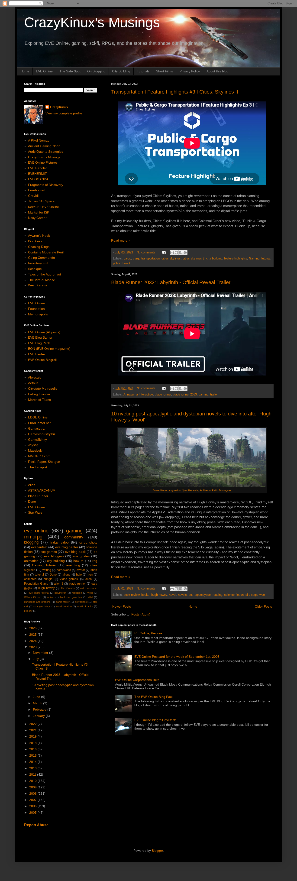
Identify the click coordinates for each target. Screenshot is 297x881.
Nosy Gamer (37, 218)
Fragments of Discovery (45, 185)
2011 (33, 774)
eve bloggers (54, 556)
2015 (33, 755)
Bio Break (35, 241)
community (73, 537)
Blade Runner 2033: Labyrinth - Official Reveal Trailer (170, 282)
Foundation (36, 309)
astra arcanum (88, 588)
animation (31, 561)
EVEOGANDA (38, 179)
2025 (33, 634)
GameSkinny (37, 439)
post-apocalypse (200, 594)
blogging (31, 542)
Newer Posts (121, 606)
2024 (33, 641)
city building (214, 258)
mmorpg (33, 537)
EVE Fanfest (37, 354)
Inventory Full (38, 263)
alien (88, 579)
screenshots (88, 542)
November (41, 652)
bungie (48, 579)
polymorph (60, 592)
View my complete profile (63, 113)
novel (172, 594)
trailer (214, 394)
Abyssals (34, 377)
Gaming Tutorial (259, 258)
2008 (33, 793)
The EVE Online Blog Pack (153, 697)
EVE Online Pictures (43, 162)
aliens (66, 574)
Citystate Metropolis (42, 388)
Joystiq (33, 445)
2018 (33, 743)
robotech (77, 592)
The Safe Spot (70, 71)
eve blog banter (66, 547)
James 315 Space (41, 201)
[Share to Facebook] (180, 252)
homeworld (64, 570)
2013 (33, 768)
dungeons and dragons (37, 601)
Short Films (164, 71)
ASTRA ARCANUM (41, 490)
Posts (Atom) (140, 614)
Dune (32, 501)
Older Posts (263, 606)
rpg (94, 561)
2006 (33, 806)
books (145, 594)
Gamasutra (36, 428)
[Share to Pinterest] (185, 252)
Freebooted (36, 190)
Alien (31, 485)
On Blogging (96, 71)
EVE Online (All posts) (44, 332)
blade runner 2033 (185, 394)
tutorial (39, 574)
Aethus (33, 383)
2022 (33, 724)
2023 (33, 647)
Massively (35, 450)
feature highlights (235, 258)
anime (50, 597)
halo (79, 574)
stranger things (42, 606)
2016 (33, 749)
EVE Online (44, 71)
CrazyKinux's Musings (92, 22)
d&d (90, 597)
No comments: (147, 252)
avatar (81, 570)
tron (90, 574)
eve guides (81, 556)
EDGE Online (38, 417)
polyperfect (81, 601)
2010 (33, 781)
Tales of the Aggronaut (44, 274)
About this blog (217, 71)
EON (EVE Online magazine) (49, 348)
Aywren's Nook (39, 235)
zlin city (28, 610)
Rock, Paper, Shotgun (44, 461)
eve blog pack (75, 552)
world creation (64, 606)
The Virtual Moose (41, 280)
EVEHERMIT (37, 173)
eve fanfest (39, 547)
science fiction (234, 594)
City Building (121, 71)
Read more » (120, 240)
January (39, 716)
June (37, 697)
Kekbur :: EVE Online (43, 207)
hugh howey (159, 594)
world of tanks (85, 606)
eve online (36, 531)
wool (262, 594)
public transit (121, 263)
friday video (59, 542)
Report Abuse (36, 825)
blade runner (163, 394)
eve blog (73, 565)
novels (182, 594)
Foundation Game (36, 583)
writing (46, 570)
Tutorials (143, 71)
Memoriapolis (38, 314)
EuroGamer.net (39, 423)
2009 (33, 787)
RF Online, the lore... (149, 633)
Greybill (33, 196)
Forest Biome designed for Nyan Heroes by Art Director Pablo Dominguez (192, 490)
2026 (33, 628)
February (40, 709)
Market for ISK (38, 212)
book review (131, 594)
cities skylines (171, 258)
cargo (127, 258)
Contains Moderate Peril (46, 252)
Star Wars (35, 512)
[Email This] (172, 252)
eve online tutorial (39, 592)
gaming (203, 394)
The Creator (68, 588)
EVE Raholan (38, 168)
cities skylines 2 (193, 258)
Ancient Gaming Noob (44, 146)
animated (30, 579)
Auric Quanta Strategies (45, 151)
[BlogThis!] (176, 252)
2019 (33, 736)
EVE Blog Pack (39, 343)
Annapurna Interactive (138, 394)
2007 (33, 800)
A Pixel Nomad (38, 140)
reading (217, 594)
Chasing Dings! (39, 247)
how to (78, 561)
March (38, 703)
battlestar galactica (71, 597)
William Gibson (32, 597)
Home (24, 71)
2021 (33, 730)
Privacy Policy (190, 71)
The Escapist (37, 467)
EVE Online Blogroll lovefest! (155, 720)
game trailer (62, 601)
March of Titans (39, 400)
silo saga (251, 594)
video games (69, 579)
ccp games (49, 552)
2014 (33, 762)
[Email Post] (163, 252)
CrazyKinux (59, 107)
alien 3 (58, 583)
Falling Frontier (39, 394)
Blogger (157, 850)
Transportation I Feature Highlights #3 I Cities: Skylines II (174, 92)
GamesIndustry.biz (41, 434)
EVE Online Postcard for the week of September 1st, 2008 (177, 656)
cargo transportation (146, 258)
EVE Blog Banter (40, 337)
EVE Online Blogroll (42, 360)
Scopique (35, 269)
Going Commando (41, 257)
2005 (33, 812)
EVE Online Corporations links (137, 680)
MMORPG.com (39, 456)
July (36, 659)
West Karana (37, 285)
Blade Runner (38, 496)
